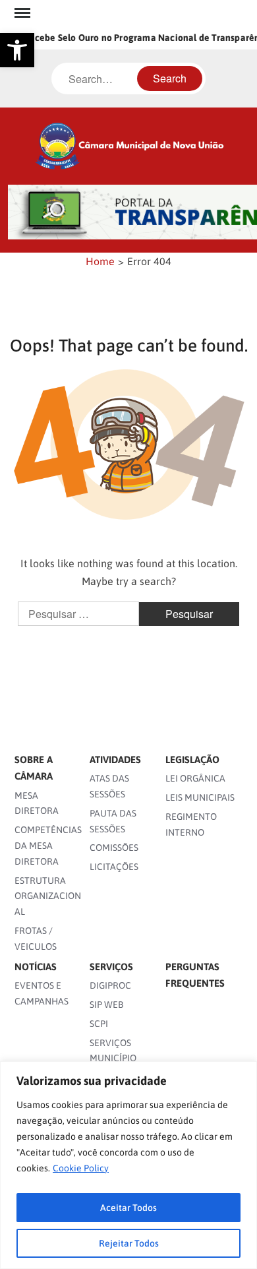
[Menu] (21, 13)
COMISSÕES (114, 847)
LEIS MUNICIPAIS (200, 797)
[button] (17, 50)
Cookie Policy (81, 1168)
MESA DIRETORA (36, 803)
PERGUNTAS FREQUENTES (195, 975)
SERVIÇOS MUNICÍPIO (113, 1050)
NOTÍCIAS (35, 966)
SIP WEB (106, 1004)
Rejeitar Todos (129, 1243)
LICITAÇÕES (114, 866)
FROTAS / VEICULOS (35, 938)
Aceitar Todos (128, 1207)
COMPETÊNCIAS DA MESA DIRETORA (48, 845)
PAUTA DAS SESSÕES (113, 821)
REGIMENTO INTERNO (191, 824)
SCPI (99, 1023)
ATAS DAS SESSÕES (109, 786)
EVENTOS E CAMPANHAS (41, 993)
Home (100, 261)
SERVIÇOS (111, 966)
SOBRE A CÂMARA (33, 768)
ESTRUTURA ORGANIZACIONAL (47, 896)
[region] (128, 1165)
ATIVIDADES (115, 759)
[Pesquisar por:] (79, 614)
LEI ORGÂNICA (195, 778)
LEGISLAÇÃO (192, 759)
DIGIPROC (110, 985)
